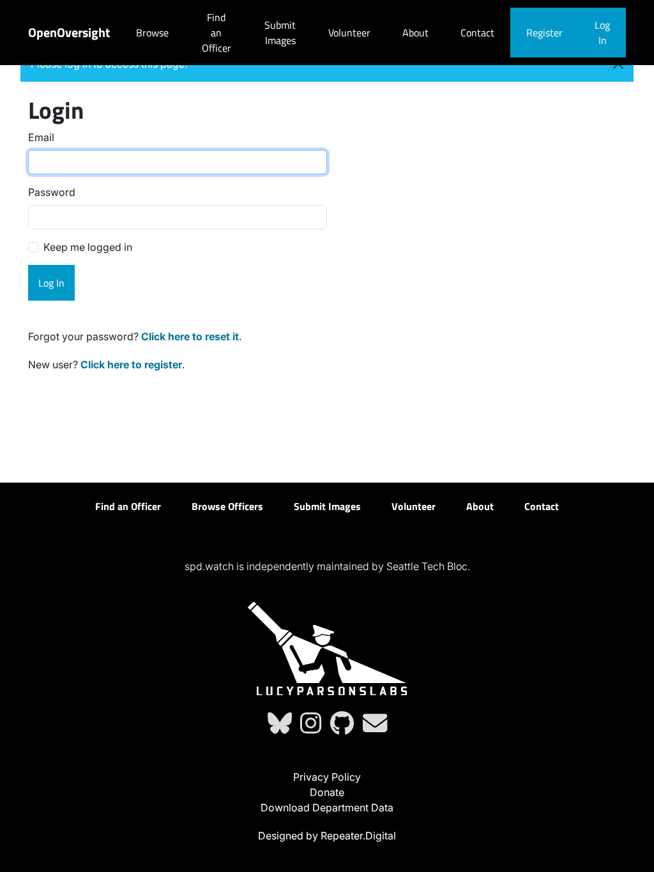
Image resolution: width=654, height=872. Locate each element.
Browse (152, 32)
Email (41, 137)
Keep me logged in (87, 247)
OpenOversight (69, 32)
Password (51, 192)
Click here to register (131, 364)
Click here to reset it (190, 336)
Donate (327, 792)
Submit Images (280, 32)
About (415, 32)
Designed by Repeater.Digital (327, 835)
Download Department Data (327, 807)
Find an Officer (216, 33)
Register (544, 32)
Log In (602, 32)
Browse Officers (227, 506)
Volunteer (349, 32)
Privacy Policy (327, 777)
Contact (477, 32)
